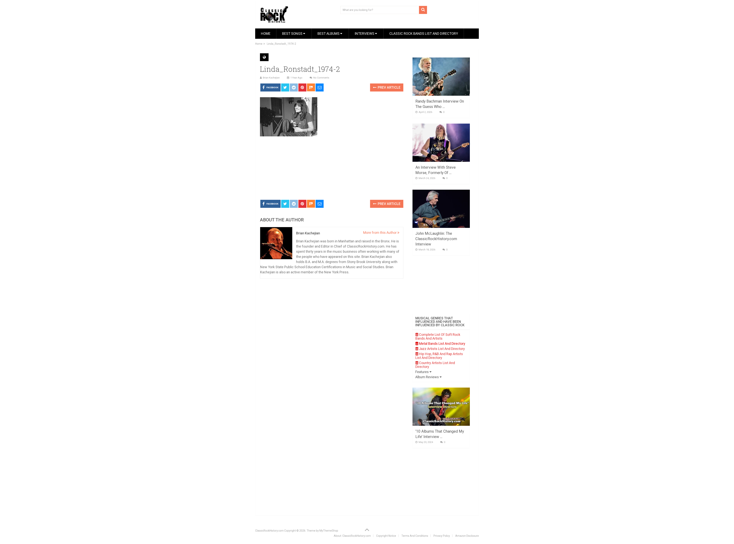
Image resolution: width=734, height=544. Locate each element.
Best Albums (328, 34)
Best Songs (292, 34)
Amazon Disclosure (467, 535)
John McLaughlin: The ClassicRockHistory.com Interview (436, 238)
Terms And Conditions (414, 535)
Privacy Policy (442, 535)
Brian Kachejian (271, 77)
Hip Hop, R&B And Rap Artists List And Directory (439, 356)
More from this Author (380, 233)
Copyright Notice (386, 535)
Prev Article (388, 87)
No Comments (321, 77)
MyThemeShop (328, 530)
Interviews (365, 34)
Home (265, 34)
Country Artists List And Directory (435, 365)
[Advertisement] (331, 168)
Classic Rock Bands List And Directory (423, 34)
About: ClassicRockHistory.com (352, 535)
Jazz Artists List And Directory (441, 349)
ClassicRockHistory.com (269, 530)
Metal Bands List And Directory (441, 344)
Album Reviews (427, 377)
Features (422, 372)
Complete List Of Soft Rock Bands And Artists (437, 336)
